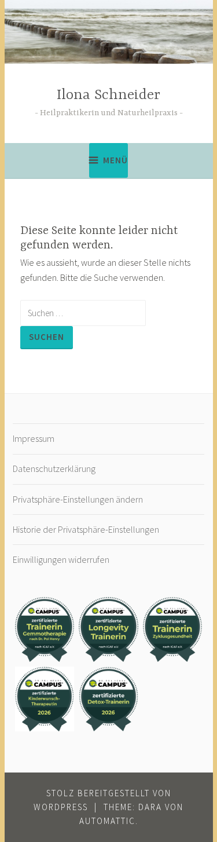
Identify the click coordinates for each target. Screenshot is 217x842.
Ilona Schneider (108, 95)
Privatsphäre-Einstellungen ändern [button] (78, 499)
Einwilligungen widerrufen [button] (61, 559)
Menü (115, 160)
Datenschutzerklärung (54, 468)
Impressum (33, 438)
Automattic (107, 820)
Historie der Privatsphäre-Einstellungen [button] (86, 529)
